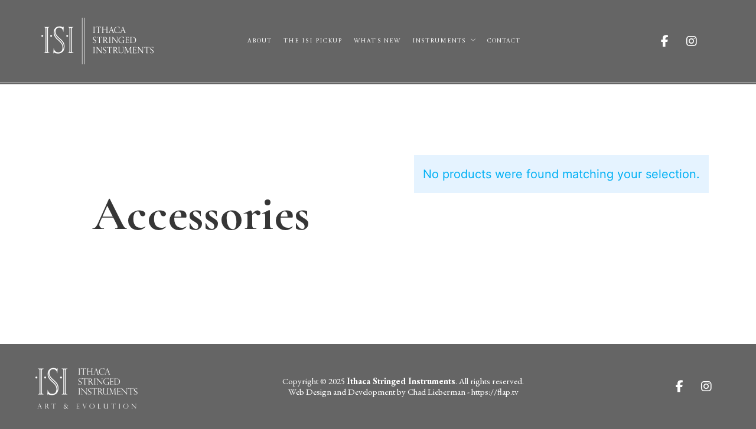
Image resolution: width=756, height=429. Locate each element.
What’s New (377, 41)
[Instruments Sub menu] (473, 40)
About (259, 41)
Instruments (439, 41)
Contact (503, 41)
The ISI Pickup (313, 41)
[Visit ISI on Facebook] (673, 41)
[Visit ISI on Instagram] (700, 41)
